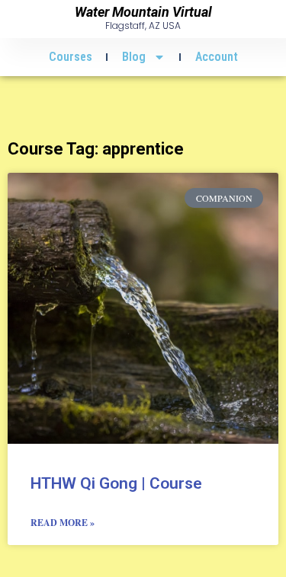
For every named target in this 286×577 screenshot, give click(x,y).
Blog (134, 56)
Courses (70, 56)
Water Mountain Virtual (143, 12)
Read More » (63, 522)
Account (216, 56)
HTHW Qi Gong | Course (116, 483)
